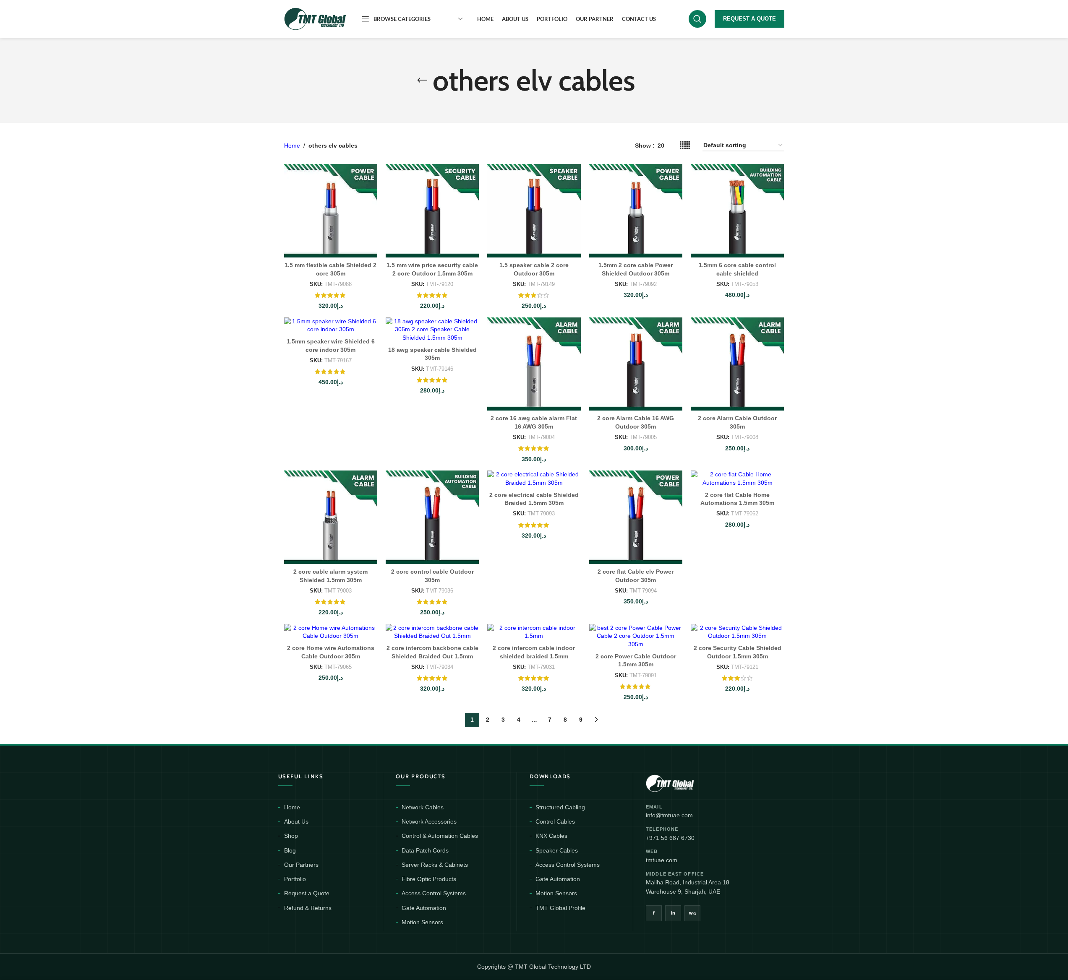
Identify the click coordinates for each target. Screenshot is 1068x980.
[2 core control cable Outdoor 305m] (432, 517)
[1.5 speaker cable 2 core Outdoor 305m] (533, 210)
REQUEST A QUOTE (749, 19)
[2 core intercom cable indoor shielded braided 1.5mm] (533, 632)
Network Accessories (429, 821)
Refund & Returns (308, 908)
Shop (291, 835)
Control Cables (555, 821)
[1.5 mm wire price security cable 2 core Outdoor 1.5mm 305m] (432, 210)
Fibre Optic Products (429, 879)
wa (692, 912)
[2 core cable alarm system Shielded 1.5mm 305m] (330, 517)
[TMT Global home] (689, 782)
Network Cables (423, 807)
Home (292, 145)
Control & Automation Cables (440, 835)
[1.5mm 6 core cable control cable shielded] (737, 210)
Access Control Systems (434, 893)
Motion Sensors (422, 922)
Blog (290, 850)
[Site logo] (315, 18)
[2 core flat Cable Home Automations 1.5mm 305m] (737, 479)
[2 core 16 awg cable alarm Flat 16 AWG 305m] (533, 364)
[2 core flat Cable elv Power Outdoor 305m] (635, 517)
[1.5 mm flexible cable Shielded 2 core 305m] (330, 210)
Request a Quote (306, 893)
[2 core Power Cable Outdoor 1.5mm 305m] (635, 636)
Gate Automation (424, 908)
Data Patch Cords (425, 850)
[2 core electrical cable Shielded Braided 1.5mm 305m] (533, 479)
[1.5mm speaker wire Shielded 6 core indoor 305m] (330, 325)
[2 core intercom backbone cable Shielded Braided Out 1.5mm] (432, 632)
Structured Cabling (560, 807)
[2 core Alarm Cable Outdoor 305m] (737, 364)
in (673, 912)
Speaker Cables (556, 850)
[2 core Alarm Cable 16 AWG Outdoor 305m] (635, 364)
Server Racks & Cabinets (435, 864)
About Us (296, 821)
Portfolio (295, 879)
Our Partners (301, 864)
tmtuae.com (661, 860)
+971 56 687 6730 (670, 837)
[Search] (697, 18)
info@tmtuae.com (669, 815)
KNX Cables (551, 835)
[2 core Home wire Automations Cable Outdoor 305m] (330, 632)
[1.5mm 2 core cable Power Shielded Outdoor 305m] (635, 210)
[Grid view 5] (685, 145)
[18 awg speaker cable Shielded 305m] (432, 329)
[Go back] (422, 80)
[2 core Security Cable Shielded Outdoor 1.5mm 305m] (737, 632)
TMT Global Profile (560, 908)
